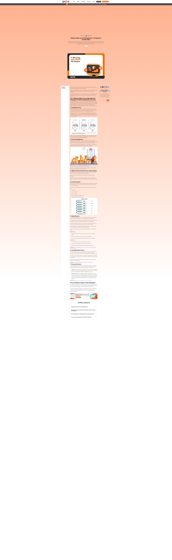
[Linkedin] (106, 87)
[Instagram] (103, 87)
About (74, 1)
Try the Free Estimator (102, 4)
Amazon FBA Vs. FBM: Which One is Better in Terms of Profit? (83, 262)
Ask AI (99, 1)
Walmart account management (85, 290)
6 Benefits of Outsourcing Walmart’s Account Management (83, 280)
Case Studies (83, 1)
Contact (93, 1)
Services (78, 1)
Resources (89, 1)
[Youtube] (104, 87)
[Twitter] (108, 87)
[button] (68, 87)
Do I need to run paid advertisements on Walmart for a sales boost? (81, 317)
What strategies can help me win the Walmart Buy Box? (79, 306)
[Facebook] (101, 87)
